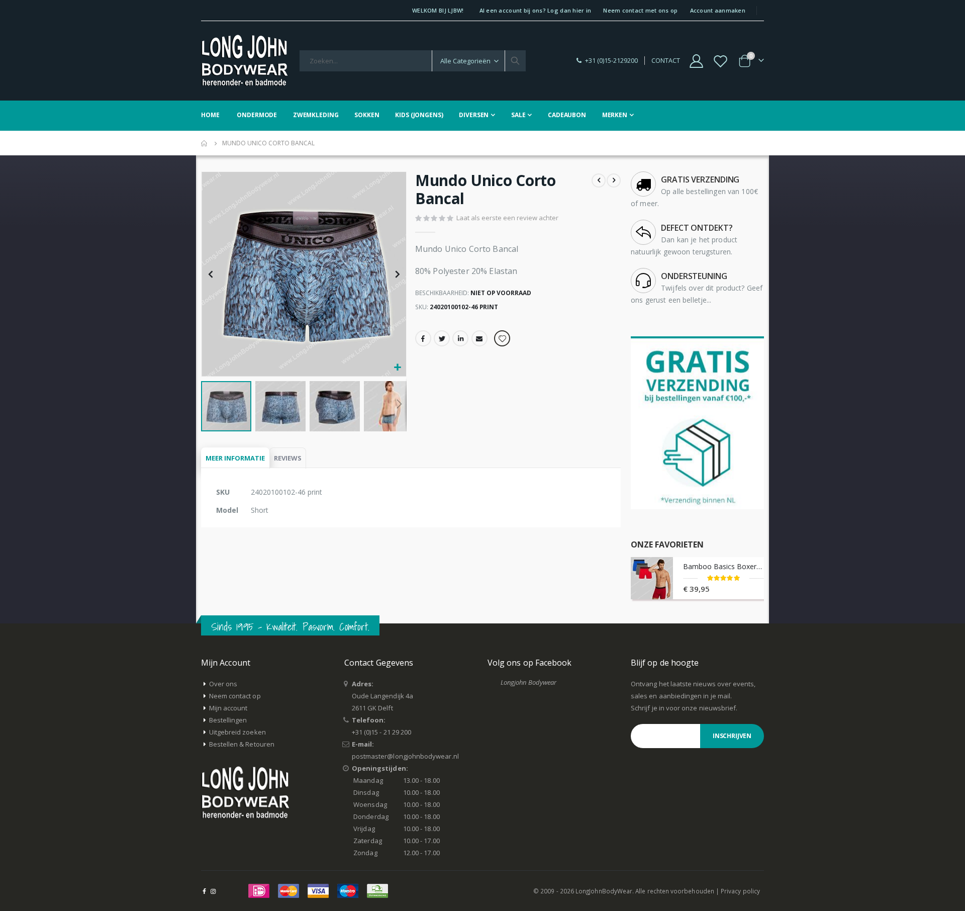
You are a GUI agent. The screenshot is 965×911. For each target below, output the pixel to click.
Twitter (442, 338)
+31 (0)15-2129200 (611, 60)
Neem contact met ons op (640, 10)
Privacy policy (740, 891)
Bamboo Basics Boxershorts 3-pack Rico (723, 566)
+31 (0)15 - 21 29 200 (381, 732)
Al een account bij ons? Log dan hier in (535, 10)
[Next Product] (614, 180)
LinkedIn (460, 338)
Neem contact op (235, 695)
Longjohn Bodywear (528, 682)
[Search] (515, 60)
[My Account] (696, 61)
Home (204, 143)
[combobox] (413, 60)
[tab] (235, 458)
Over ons (223, 683)
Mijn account (228, 707)
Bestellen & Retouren (241, 744)
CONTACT (665, 60)
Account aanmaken (717, 10)
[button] (397, 368)
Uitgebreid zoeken (237, 732)
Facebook (423, 338)
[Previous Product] (599, 180)
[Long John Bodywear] (244, 61)
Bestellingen (228, 719)
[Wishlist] (721, 61)
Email (479, 338)
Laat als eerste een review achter (507, 217)
